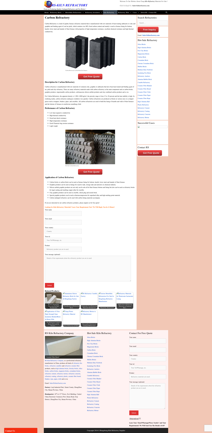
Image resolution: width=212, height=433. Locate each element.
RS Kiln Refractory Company (54, 360)
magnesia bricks (64, 371)
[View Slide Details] (64, 347)
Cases (135, 12)
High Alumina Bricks (144, 47)
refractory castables (56, 366)
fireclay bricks (73, 368)
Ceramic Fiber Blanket (145, 86)
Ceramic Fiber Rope (144, 98)
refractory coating (50, 376)
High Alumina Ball (144, 101)
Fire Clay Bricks (143, 51)
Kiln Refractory (150, 1)
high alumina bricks (62, 368)
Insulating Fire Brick (144, 73)
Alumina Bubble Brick (145, 79)
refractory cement (50, 374)
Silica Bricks (142, 44)
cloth (59, 379)
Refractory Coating (144, 111)
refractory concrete (74, 374)
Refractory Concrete (144, 114)
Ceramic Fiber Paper (144, 95)
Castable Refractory (144, 82)
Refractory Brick (56, 12)
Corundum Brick (143, 60)
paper (55, 379)
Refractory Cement (144, 108)
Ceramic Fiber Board (144, 89)
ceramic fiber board (74, 376)
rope (51, 379)
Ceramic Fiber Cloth (144, 92)
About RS (144, 12)
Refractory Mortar (143, 117)
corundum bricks (75, 371)
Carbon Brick (142, 57)
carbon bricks (54, 371)
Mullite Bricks (142, 66)
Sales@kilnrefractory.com (141, 5)
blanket (47, 379)
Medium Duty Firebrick (145, 70)
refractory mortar (62, 374)
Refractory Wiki (123, 12)
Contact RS (152, 12)
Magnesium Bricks (143, 54)
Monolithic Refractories (73, 12)
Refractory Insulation (92, 12)
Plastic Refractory (143, 105)
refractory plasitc (62, 376)
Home (46, 12)
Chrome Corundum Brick (146, 63)
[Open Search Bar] (166, 12)
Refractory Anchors (144, 76)
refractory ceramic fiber (72, 366)
